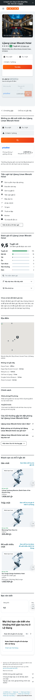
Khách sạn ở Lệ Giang (11, 648)
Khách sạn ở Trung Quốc (9, 693)
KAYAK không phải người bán (13, 674)
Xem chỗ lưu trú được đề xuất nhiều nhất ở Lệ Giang (26, 546)
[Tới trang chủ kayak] (13, 8)
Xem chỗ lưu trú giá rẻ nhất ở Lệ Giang (27, 503)
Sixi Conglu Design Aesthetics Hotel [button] (13, 573)
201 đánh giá (24, 46)
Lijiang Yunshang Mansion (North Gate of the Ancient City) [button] (16, 491)
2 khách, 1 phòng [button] (10, 62)
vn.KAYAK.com (7, 692)
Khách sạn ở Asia (25, 692)
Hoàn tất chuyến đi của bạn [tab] (13, 634)
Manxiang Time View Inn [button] (9, 530)
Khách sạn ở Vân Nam (24, 693)
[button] (33, 3)
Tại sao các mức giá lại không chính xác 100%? (16, 682)
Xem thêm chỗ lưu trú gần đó (27, 464)
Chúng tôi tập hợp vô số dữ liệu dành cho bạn (15, 678)
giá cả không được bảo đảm (10, 668)
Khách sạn (15, 692)
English (20, 4)
